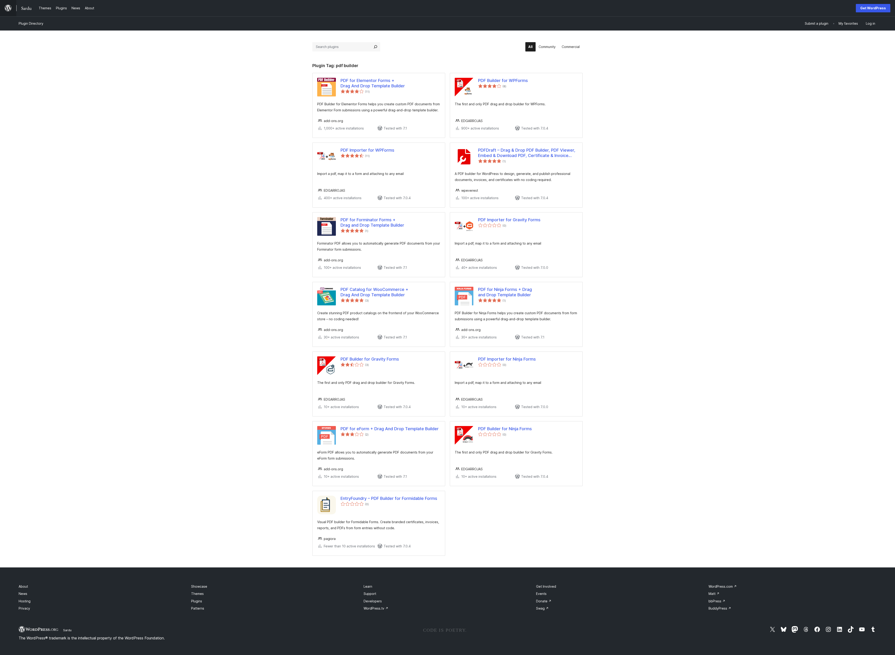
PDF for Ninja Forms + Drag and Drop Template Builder (505, 292)
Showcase (199, 586)
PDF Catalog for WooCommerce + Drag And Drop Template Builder (374, 292)
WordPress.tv (376, 608)
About (23, 586)
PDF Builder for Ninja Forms (505, 428)
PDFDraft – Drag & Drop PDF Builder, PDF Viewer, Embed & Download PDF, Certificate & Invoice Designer (526, 153)
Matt (714, 594)
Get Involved (546, 586)
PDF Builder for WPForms (503, 80)
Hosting (25, 601)
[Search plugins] (375, 46)
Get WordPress (873, 8)
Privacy (24, 608)
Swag (542, 608)
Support (370, 594)
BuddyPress (720, 608)
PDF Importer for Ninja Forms (507, 359)
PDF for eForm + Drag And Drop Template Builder (390, 428)
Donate (543, 601)
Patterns (197, 608)
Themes (197, 594)
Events (541, 594)
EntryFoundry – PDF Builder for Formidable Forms (389, 498)
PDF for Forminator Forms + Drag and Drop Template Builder (372, 222)
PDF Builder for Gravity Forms (370, 359)
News (23, 594)
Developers (373, 601)
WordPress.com (723, 586)
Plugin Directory (31, 23)
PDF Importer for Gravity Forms (509, 219)
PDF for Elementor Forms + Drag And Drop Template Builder (373, 83)
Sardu (67, 630)
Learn (368, 586)
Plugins (196, 601)
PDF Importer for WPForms (367, 150)
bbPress (717, 601)
